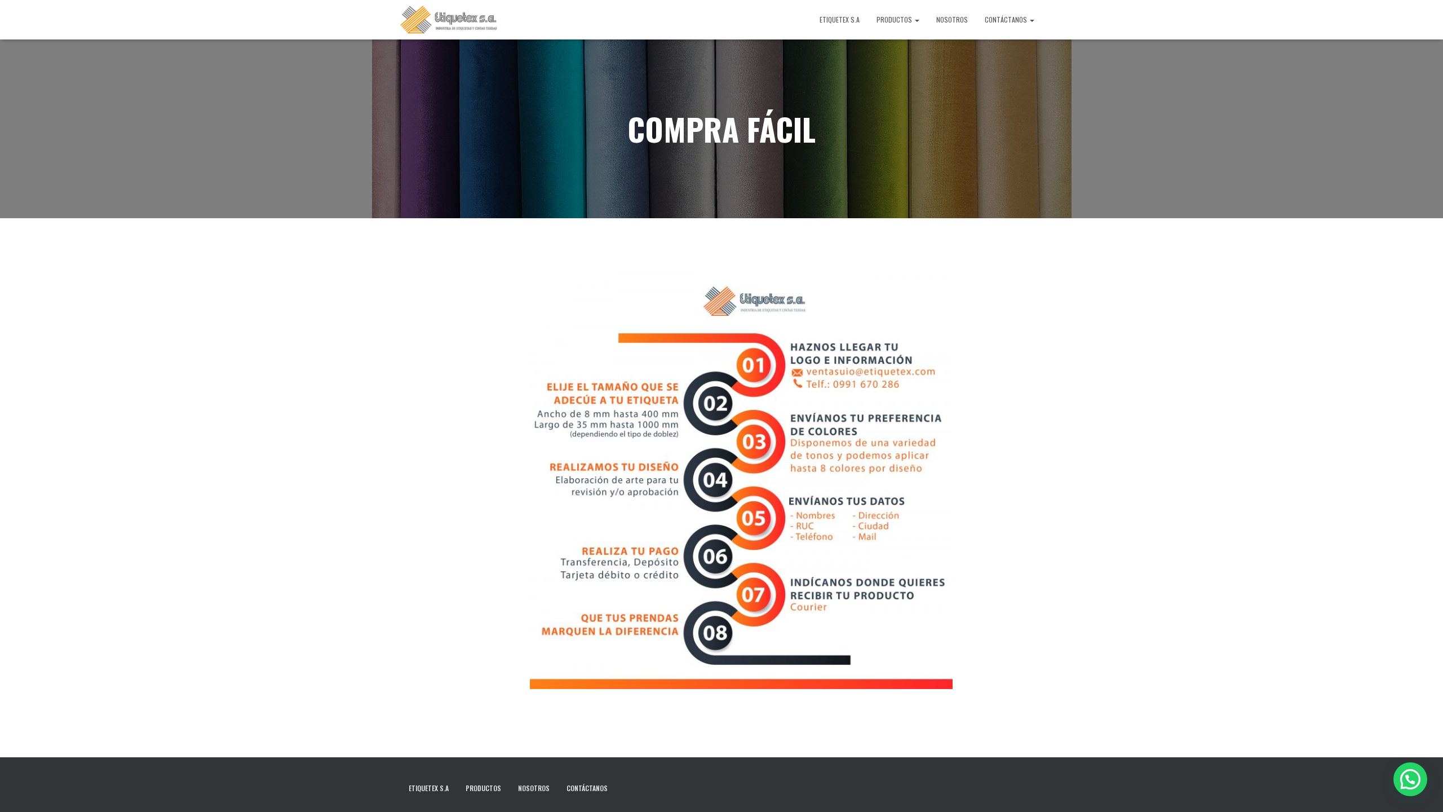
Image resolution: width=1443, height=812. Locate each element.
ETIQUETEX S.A (840, 19)
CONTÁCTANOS (1007, 19)
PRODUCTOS (895, 19)
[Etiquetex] (449, 20)
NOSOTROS (952, 19)
